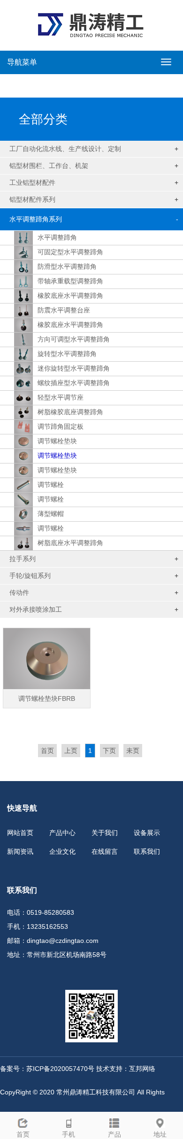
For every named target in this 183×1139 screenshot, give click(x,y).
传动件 (19, 592)
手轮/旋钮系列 (30, 575)
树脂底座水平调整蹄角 (70, 543)
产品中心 (62, 832)
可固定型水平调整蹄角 (70, 252)
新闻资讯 (20, 851)
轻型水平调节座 (61, 397)
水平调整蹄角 (57, 237)
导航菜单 (22, 62)
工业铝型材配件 (32, 182)
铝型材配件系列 (32, 199)
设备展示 (147, 832)
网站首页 (20, 832)
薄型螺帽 (51, 513)
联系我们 (147, 851)
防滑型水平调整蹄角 (67, 266)
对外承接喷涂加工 (35, 609)
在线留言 (105, 851)
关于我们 (105, 832)
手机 (68, 1134)
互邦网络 (142, 1068)
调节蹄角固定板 (61, 426)
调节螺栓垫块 (57, 441)
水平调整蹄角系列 (35, 219)
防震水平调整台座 (64, 310)
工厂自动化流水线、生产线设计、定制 (65, 148)
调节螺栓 (51, 484)
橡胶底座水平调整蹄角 (70, 295)
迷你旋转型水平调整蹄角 (74, 368)
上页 (70, 750)
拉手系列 (22, 558)
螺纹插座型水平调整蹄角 (74, 383)
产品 (114, 1134)
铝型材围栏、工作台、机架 (48, 165)
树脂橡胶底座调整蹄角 (70, 412)
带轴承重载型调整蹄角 (70, 281)
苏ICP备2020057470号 (60, 1068)
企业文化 (62, 851)
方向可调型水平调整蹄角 (74, 339)
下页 (109, 750)
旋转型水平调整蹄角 (67, 353)
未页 (132, 750)
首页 (47, 750)
